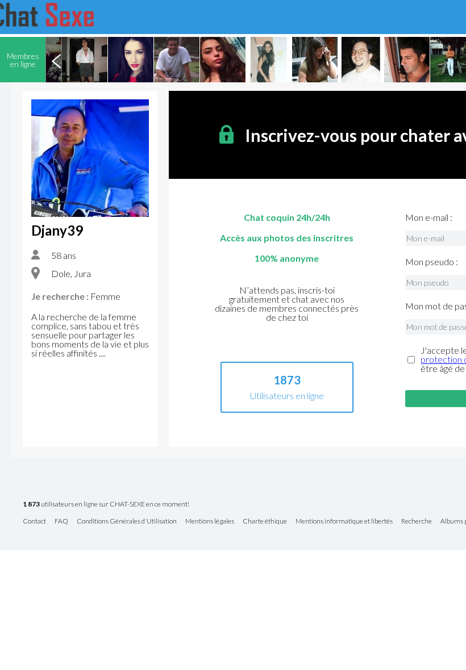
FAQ (61, 521)
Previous (56, 59)
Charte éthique (265, 521)
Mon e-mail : (428, 217)
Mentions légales (209, 521)
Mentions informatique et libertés (344, 521)
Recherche (416, 521)
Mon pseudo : (431, 261)
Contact (34, 521)
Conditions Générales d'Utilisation (127, 521)
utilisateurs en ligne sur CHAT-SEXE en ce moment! (106, 504)
